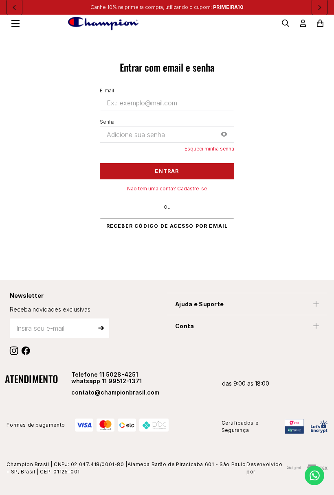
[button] (224, 135)
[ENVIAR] (101, 328)
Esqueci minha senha (209, 149)
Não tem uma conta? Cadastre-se (167, 189)
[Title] (27, 350)
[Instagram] (15, 350)
